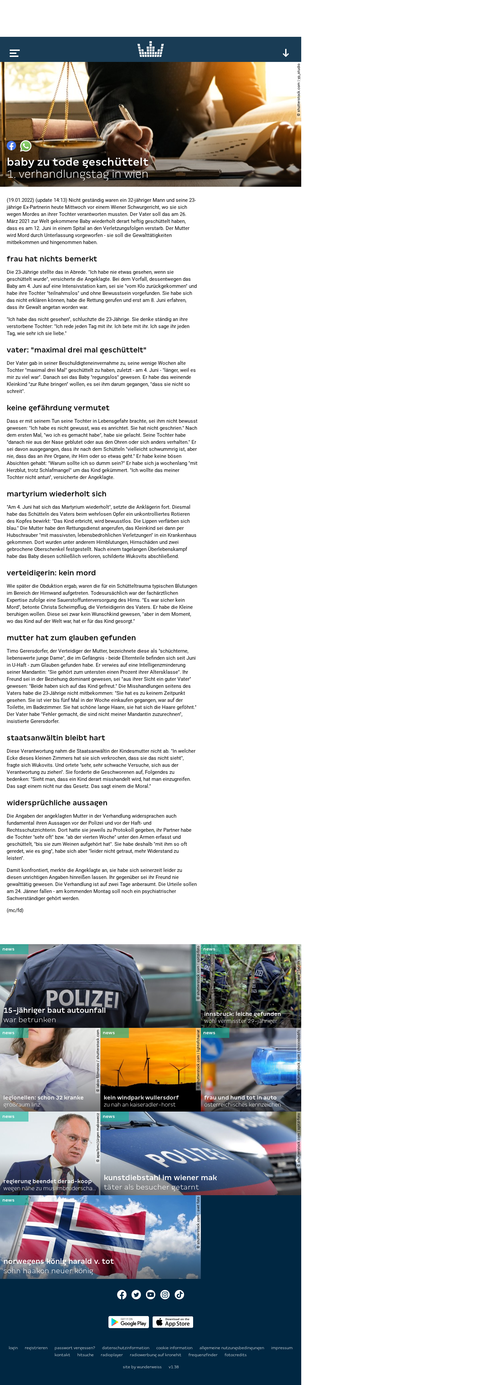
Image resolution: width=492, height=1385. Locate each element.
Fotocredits (236, 1355)
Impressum (282, 1348)
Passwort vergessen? (75, 1348)
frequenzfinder (203, 1355)
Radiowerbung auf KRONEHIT (156, 1355)
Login (13, 1348)
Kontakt (63, 1355)
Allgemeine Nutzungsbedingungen (232, 1348)
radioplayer (112, 1355)
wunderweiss (149, 1367)
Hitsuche (86, 1355)
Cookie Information (174, 1348)
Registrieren (36, 1348)
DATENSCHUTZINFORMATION (126, 1348)
